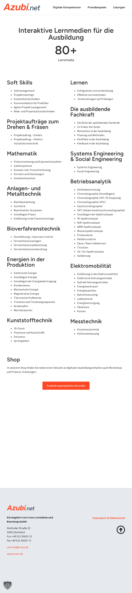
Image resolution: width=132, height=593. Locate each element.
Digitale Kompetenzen (67, 7)
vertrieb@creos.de (17, 547)
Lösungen (119, 7)
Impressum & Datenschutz (108, 518)
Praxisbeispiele (97, 7)
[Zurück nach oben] (121, 529)
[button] (7, 585)
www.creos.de (15, 554)
